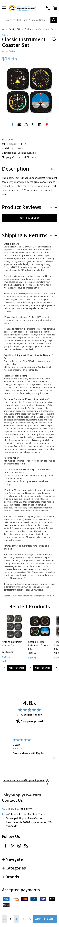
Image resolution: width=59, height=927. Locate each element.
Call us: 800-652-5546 (19, 808)
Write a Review (8, 51)
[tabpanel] (14, 643)
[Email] (19, 125)
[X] (33, 125)
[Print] (26, 125)
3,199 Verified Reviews (29, 714)
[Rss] (26, 846)
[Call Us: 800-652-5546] (48, 8)
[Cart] (55, 8)
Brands (12, 876)
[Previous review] (5, 757)
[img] (29, 710)
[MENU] (4, 8)
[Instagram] (19, 846)
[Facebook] (12, 125)
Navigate (14, 859)
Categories (16, 868)
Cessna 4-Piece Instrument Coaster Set (38, 645)
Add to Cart (45, 919)
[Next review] (53, 757)
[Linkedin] (40, 125)
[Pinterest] (47, 125)
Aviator (5, 35)
